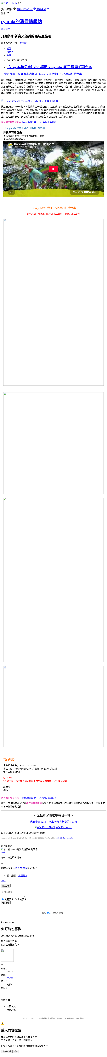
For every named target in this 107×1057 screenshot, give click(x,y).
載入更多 (5, 886)
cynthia (4, 852)
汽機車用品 (69, 838)
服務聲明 (80, 1018)
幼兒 (57, 838)
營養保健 (62, 838)
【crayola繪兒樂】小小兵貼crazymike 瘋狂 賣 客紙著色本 (49, 67)
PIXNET (33, 1018)
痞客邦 (18, 868)
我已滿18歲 (6, 1051)
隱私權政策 (69, 1018)
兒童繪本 (22, 875)
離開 (16, 1051)
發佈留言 (5, 903)
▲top (3, 880)
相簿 (9, 48)
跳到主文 (5, 29)
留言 (25, 868)
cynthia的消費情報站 (21, 21)
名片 (9, 55)
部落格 (10, 52)
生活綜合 (24, 43)
